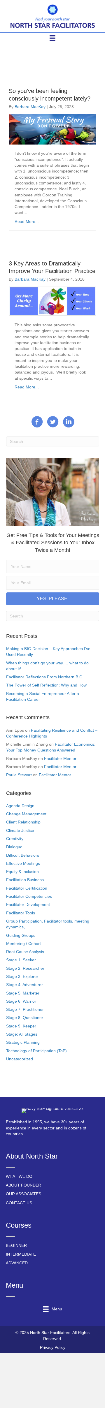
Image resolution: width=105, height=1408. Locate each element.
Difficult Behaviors (22, 855)
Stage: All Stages (21, 1034)
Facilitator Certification (26, 888)
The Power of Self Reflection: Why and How (46, 685)
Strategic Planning (23, 1042)
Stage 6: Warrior (21, 1001)
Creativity (14, 838)
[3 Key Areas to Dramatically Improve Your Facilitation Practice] (52, 301)
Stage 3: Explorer (22, 976)
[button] (52, 598)
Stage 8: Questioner (24, 1017)
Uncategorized (19, 1059)
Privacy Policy (52, 1347)
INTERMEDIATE (21, 1254)
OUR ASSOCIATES (23, 1193)
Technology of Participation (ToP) (36, 1050)
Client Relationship (23, 822)
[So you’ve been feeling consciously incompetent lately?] (52, 129)
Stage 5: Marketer (22, 993)
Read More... (27, 221)
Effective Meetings (23, 863)
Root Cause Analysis (25, 951)
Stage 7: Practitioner (25, 1009)
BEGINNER (16, 1245)
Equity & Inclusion (22, 871)
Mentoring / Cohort (23, 943)
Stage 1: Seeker (21, 960)
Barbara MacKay (30, 106)
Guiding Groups (20, 935)
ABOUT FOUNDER (23, 1185)
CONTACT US (19, 1203)
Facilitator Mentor (60, 758)
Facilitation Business (25, 879)
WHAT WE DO (19, 1176)
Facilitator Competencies (29, 896)
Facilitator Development (28, 904)
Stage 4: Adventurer (24, 984)
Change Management (26, 814)
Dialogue (14, 846)
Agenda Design (20, 805)
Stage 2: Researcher (25, 968)
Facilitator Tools (20, 913)
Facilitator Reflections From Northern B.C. (44, 677)
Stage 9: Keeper (21, 1026)
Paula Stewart (19, 774)
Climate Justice (20, 830)
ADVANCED (17, 1263)
